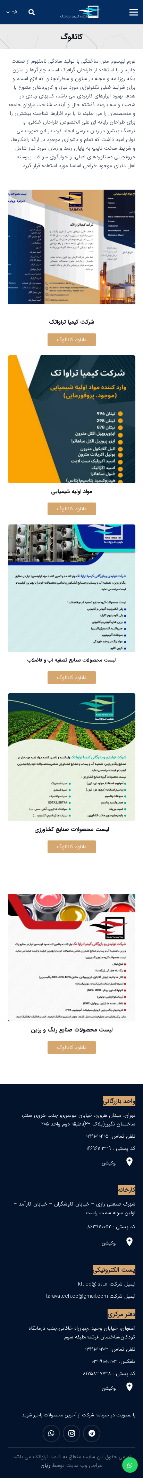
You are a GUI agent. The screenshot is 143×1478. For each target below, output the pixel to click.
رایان (45, 1465)
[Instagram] (71, 1433)
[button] (32, 12)
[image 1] (80, 12)
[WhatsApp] (51, 1433)
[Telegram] (91, 1433)
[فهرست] (133, 12)
